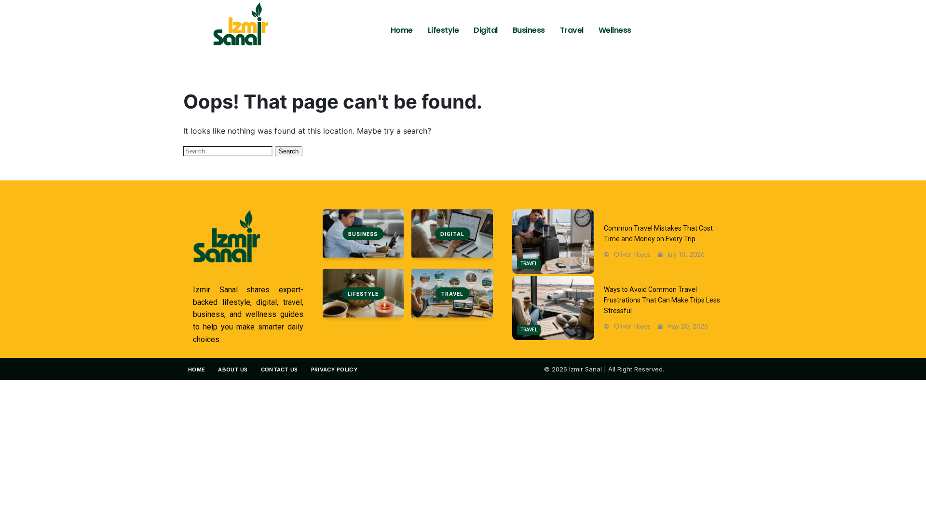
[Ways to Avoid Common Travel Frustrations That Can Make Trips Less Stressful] (553, 308)
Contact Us (279, 369)
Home (402, 30)
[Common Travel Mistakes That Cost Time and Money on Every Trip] (553, 241)
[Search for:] (229, 150)
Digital (486, 30)
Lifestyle (443, 30)
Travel (572, 30)
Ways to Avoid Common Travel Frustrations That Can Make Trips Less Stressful (662, 300)
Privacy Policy (334, 369)
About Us (232, 369)
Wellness (615, 30)
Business (529, 30)
